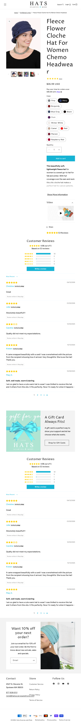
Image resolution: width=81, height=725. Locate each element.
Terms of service (64, 720)
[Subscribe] (33, 660)
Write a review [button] (40, 269)
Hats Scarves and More (24, 720)
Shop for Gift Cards (56, 443)
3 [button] (40, 395)
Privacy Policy (34, 695)
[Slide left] (8, 74)
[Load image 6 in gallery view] (32, 74)
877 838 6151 (12, 692)
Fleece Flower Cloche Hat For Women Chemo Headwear (50, 12)
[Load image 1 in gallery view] (13, 74)
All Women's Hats (25, 12)
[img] (11, 282)
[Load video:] (61, 213)
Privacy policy (52, 720)
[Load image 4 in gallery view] (20, 74)
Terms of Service (35, 700)
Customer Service (36, 684)
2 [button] (37, 395)
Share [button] (51, 227)
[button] (5, 4)
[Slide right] (38, 74)
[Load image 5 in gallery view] (26, 74)
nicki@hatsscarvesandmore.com (20, 696)
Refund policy (40, 720)
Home (16, 12)
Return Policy (34, 689)
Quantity (50, 145)
